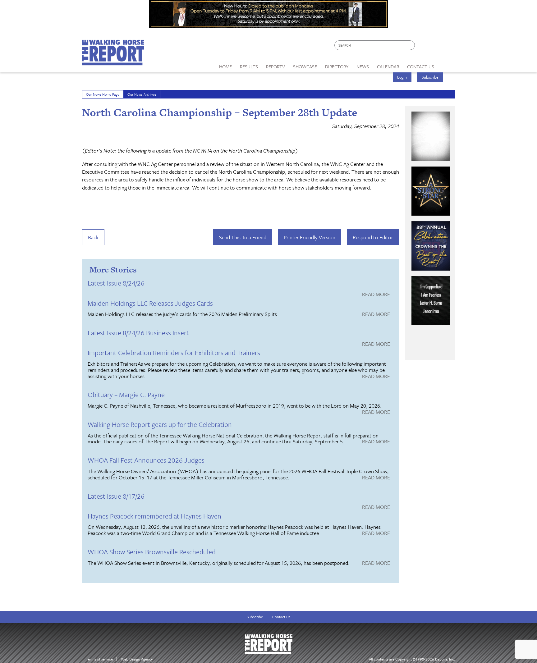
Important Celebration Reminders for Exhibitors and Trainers (174, 352)
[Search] (410, 45)
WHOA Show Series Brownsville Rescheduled (152, 551)
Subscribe (430, 77)
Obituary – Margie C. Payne (126, 394)
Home (225, 66)
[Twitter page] (434, 47)
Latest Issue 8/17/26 (116, 496)
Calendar (388, 66)
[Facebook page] (423, 47)
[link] (225, 64)
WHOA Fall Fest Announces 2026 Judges (146, 460)
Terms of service (99, 659)
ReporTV (275, 66)
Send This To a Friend (242, 237)
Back (93, 237)
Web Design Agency (137, 659)
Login (402, 77)
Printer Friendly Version (309, 237)
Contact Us (281, 617)
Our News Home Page (102, 94)
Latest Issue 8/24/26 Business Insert (138, 332)
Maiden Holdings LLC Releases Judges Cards (150, 303)
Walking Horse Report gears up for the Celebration (160, 424)
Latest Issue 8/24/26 (116, 283)
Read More (376, 294)
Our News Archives (141, 94)
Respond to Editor (373, 237)
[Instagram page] (446, 47)
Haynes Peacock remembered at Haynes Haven (154, 516)
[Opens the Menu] (447, 64)
